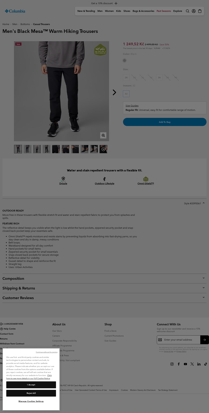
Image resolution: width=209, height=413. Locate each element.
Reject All (31, 393)
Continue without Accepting (47, 352)
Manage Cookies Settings (31, 401)
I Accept (31, 384)
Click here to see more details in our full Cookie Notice (29, 377)
